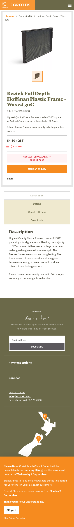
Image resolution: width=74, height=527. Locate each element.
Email (33, 179)
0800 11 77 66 (17, 392)
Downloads (37, 220)
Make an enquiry (37, 168)
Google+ (28, 179)
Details (37, 203)
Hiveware (9, 16)
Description (36, 195)
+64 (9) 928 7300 (32, 400)
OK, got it (11, 510)
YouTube (35, 383)
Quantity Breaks (37, 212)
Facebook (17, 178)
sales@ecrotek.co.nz (20, 396)
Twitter (22, 179)
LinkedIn (22, 383)
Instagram (29, 383)
